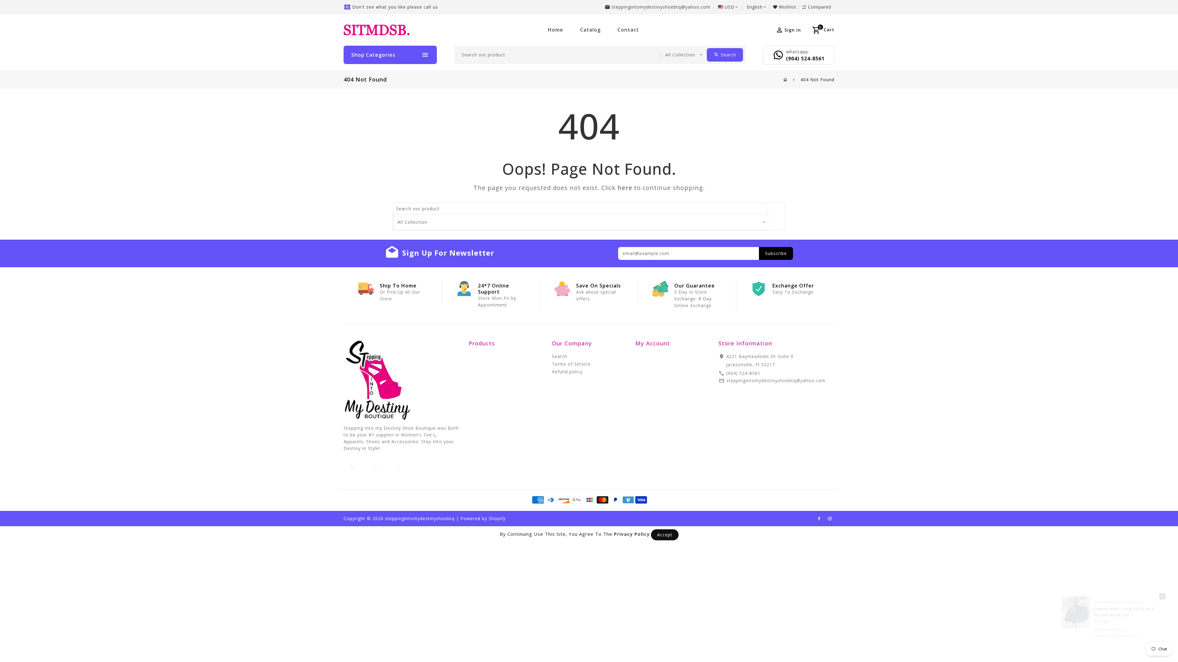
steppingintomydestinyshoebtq (420, 518)
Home (555, 29)
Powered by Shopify (483, 518)
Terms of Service (571, 364)
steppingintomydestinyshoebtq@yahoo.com (660, 7)
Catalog (590, 29)
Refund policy (567, 372)
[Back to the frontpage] (785, 79)
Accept (664, 535)
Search (559, 356)
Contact (628, 29)
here (625, 188)
